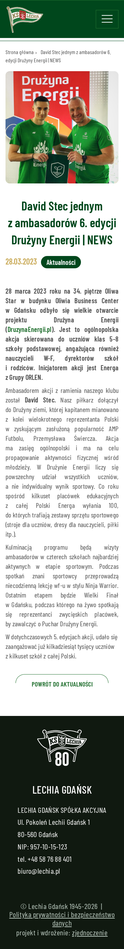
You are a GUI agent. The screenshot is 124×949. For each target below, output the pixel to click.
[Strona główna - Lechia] (25, 22)
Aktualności (60, 262)
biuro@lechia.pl (39, 870)
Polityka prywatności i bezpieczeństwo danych (62, 918)
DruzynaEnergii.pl (29, 329)
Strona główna (20, 52)
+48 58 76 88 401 (50, 858)
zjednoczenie (90, 932)
